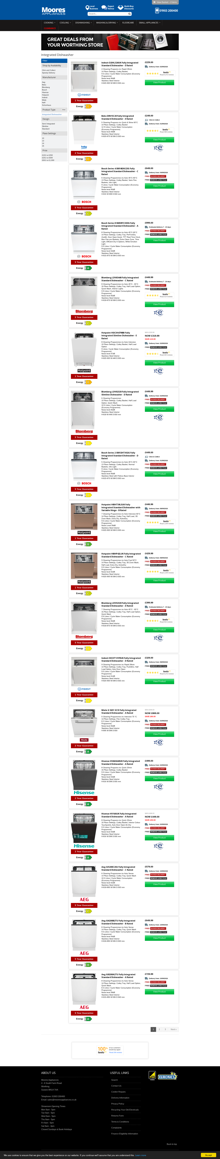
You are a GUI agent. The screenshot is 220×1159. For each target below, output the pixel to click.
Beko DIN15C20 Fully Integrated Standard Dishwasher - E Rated (117, 117)
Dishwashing (82, 22)
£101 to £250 (47, 155)
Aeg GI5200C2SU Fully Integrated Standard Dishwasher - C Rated (118, 868)
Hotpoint (45, 95)
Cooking (48, 22)
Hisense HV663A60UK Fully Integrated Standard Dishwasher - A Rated (120, 762)
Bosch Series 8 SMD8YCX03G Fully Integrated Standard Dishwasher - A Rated (119, 226)
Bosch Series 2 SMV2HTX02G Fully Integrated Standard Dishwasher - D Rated (119, 455)
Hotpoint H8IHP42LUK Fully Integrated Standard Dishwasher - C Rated (121, 555)
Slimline (45, 126)
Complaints (116, 1128)
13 (43, 141)
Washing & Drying (106, 22)
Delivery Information (120, 1098)
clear (63, 110)
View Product (159, 82)
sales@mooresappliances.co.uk (61, 1100)
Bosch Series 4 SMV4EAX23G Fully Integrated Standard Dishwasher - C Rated (119, 171)
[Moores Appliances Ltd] (53, 11)
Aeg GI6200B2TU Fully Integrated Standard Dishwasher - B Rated (118, 922)
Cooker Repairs (118, 1092)
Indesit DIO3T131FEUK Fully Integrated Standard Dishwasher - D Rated (121, 659)
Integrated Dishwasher (52, 114)
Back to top (172, 1144)
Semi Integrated (48, 124)
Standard (45, 129)
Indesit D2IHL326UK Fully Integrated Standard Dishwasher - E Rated (119, 64)
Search (114, 1080)
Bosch (44, 90)
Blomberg (46, 87)
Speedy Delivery (48, 73)
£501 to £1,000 (48, 160)
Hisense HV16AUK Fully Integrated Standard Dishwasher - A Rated (118, 815)
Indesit (44, 97)
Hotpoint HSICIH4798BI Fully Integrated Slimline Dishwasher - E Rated (119, 335)
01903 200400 (58, 1096)
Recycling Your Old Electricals (125, 1110)
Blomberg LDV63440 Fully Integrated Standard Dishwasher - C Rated (120, 279)
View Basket (167, 2)
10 (43, 138)
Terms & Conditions (120, 1122)
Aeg (43, 82)
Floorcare (128, 22)
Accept (208, 1155)
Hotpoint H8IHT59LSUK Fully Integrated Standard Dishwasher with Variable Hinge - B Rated (120, 507)
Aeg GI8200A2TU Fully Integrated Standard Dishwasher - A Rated (118, 976)
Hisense (45, 92)
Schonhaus (46, 105)
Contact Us (116, 1086)
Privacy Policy (117, 1104)
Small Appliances (148, 22)
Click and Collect (48, 70)
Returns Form (117, 1116)
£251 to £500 (47, 158)
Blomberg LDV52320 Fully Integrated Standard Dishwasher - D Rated (120, 604)
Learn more (140, 1155)
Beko (44, 85)
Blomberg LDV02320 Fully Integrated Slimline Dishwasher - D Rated (120, 393)
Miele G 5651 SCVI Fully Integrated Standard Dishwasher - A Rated (118, 711)
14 (43, 143)
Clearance (50, 28)
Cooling (64, 22)
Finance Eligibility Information (124, 1134)
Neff (43, 102)
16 (43, 146)
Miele (44, 100)
